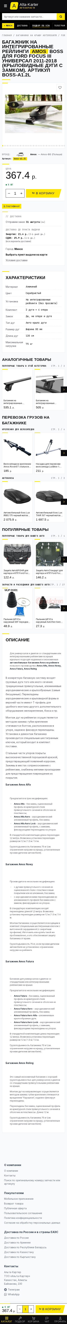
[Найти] (61, 16)
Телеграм (59, 25)
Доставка (22, 25)
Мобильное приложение (19, 1198)
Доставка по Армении (17, 1242)
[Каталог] (5, 5)
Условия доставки (16, 260)
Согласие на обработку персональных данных (32, 1222)
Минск (18, 248)
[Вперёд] (64, 389)
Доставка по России (16, 1237)
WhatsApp (14, 1294)
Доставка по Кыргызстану (20, 1256)
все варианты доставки (18, 241)
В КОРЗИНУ (45, 193)
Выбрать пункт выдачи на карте (26, 254)
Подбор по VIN (40, 25)
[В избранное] (60, 87)
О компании (11, 1170)
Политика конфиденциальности (23, 1217)
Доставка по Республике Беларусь (25, 1247)
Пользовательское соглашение (23, 1213)
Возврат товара (13, 1203)
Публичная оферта (15, 1208)
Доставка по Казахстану (19, 1252)
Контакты (9, 1175)
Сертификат (13, 206)
